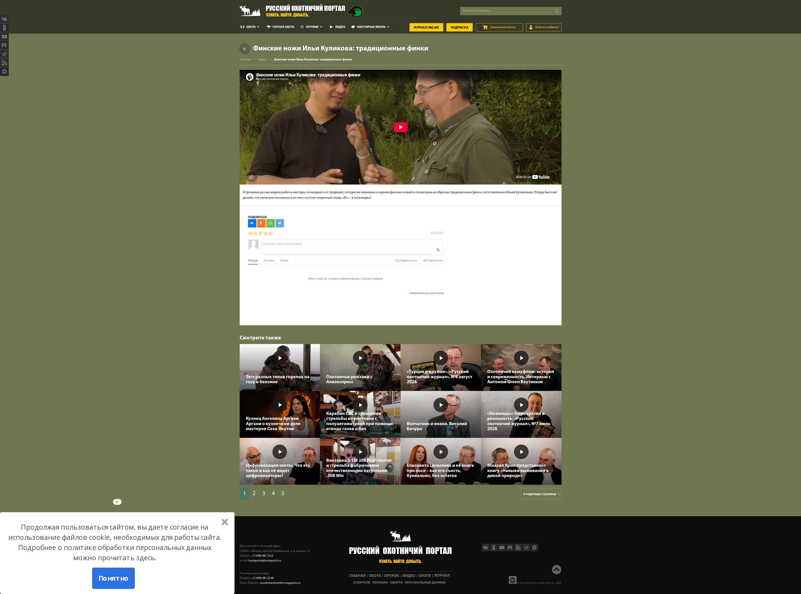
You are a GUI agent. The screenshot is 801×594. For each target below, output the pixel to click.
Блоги (425, 576)
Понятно (113, 578)
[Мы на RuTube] (4, 45)
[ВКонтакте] (252, 223)
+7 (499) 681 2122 (262, 556)
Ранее (284, 260)
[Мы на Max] (534, 550)
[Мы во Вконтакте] (4, 19)
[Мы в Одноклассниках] (4, 27)
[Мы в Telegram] (4, 54)
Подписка (460, 27)
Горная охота (283, 27)
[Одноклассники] (261, 223)
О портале (361, 582)
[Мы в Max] (4, 71)
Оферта (396, 582)
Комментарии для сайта (426, 293)
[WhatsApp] (270, 223)
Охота (251, 27)
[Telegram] (280, 223)
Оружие (312, 27)
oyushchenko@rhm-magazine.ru (280, 583)
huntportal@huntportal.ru (264, 560)
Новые (252, 260)
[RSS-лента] (4, 62)
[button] (114, 542)
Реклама (380, 582)
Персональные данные (425, 582)
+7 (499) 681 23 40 (263, 578)
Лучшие (269, 260)
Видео (340, 27)
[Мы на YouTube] (4, 36)
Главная (245, 59)
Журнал (426, 27)
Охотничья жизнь (371, 27)
